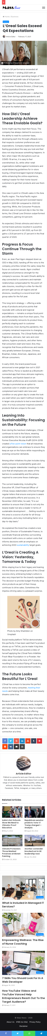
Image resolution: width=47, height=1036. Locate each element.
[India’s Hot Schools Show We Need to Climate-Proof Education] (12, 812)
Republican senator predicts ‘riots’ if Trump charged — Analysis (34, 824)
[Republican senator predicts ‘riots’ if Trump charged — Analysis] (35, 812)
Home (7, 17)
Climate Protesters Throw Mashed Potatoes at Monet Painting (11, 852)
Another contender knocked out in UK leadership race (34, 851)
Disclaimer (23, 1026)
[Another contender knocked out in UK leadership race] (35, 840)
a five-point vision (18, 443)
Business (14, 17)
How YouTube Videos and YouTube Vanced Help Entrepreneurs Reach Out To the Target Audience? (23, 996)
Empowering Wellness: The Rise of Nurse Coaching (23, 942)
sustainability (23, 545)
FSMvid (6, 777)
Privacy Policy (35, 1022)
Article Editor (10, 37)
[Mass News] (11, 7)
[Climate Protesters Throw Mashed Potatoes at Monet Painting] (12, 840)
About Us (10, 1022)
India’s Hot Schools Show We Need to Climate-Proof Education (11, 824)
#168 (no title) (22, 1022)
